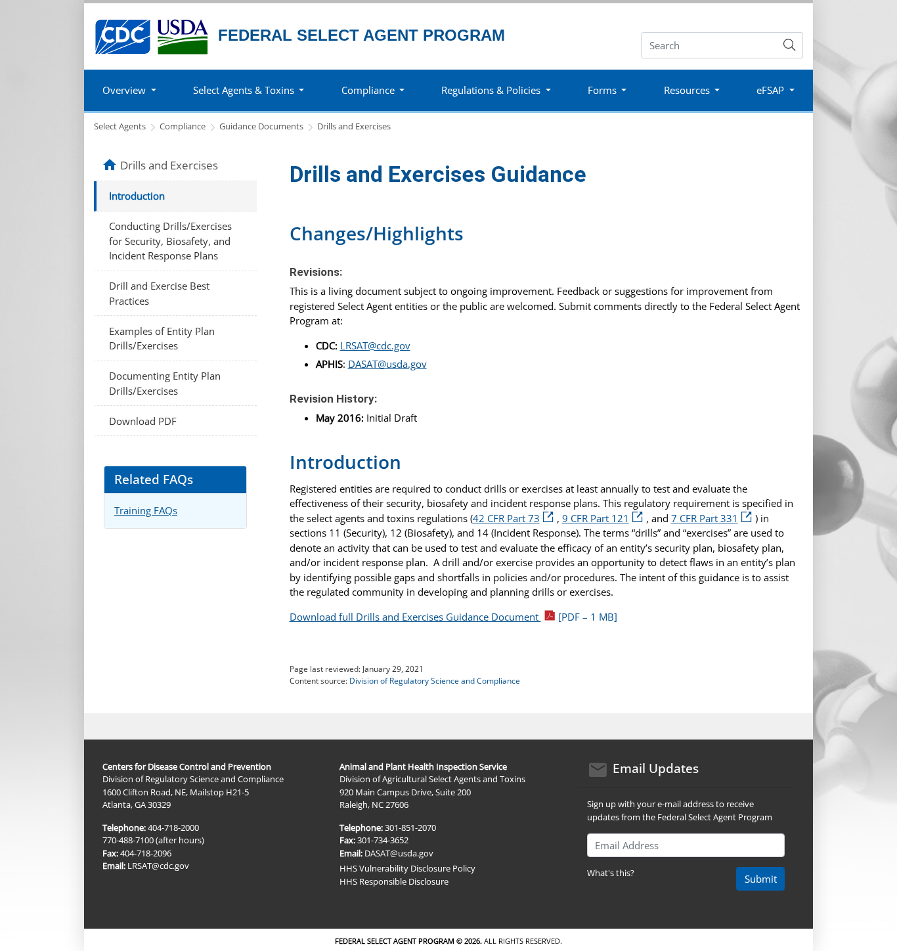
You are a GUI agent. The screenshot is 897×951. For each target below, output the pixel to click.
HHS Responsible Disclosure (393, 881)
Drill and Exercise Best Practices (159, 293)
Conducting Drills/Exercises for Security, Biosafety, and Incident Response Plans (170, 240)
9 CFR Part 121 (604, 518)
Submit (761, 878)
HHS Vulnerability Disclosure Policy (407, 868)
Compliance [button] (368, 90)
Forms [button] (602, 90)
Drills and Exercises (354, 126)
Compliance (183, 126)
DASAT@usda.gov (387, 363)
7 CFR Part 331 (713, 518)
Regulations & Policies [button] (490, 90)
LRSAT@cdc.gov (375, 345)
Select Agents (120, 126)
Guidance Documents (261, 126)
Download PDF (143, 421)
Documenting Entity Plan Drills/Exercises (165, 383)
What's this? (610, 873)
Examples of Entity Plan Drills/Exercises (162, 338)
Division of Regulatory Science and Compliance (434, 680)
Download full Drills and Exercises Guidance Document (453, 616)
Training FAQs (145, 510)
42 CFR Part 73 (515, 518)
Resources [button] (687, 90)
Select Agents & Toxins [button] (243, 90)
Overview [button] (124, 90)
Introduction (137, 195)
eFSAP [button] (770, 90)
